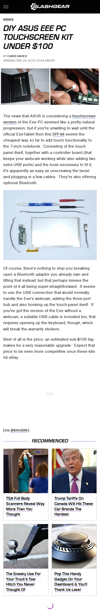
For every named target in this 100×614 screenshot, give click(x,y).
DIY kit (58, 134)
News (8, 19)
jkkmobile (19, 430)
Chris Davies (17, 56)
